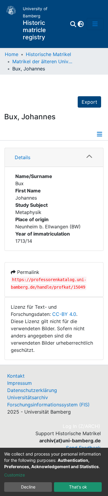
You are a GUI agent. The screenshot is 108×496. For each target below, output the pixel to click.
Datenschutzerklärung (32, 390)
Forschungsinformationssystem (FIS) (48, 405)
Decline (28, 486)
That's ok (78, 486)
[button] (80, 24)
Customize (14, 474)
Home (11, 54)
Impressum (19, 383)
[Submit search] (73, 24)
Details (22, 157)
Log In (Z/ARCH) (82, 426)
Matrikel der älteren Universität (42, 61)
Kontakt (16, 376)
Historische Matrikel (48, 54)
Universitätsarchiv (27, 397)
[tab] (54, 157)
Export (89, 102)
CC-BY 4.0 (64, 314)
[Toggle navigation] (95, 24)
